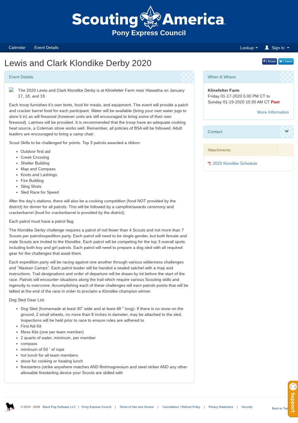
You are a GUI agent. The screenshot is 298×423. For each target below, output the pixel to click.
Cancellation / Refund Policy (181, 406)
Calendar (17, 47)
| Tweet (287, 61)
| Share (270, 61)
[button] (278, 47)
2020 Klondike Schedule (235, 163)
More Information (273, 112)
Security (247, 406)
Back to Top (280, 408)
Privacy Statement (221, 406)
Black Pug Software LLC (59, 406)
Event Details (46, 47)
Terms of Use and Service (137, 406)
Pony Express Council (96, 406)
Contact (215, 131)
